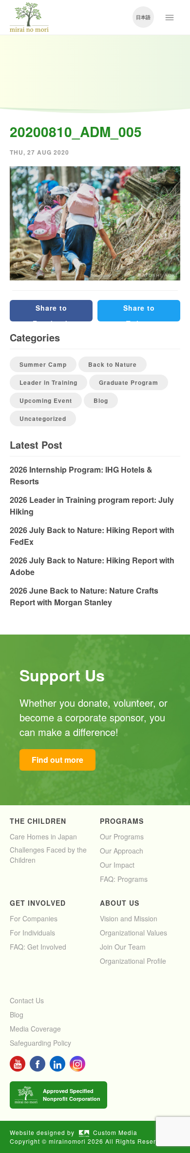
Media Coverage (35, 1029)
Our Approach (121, 850)
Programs (122, 821)
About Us (119, 903)
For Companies (33, 918)
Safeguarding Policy (40, 1043)
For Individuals (32, 932)
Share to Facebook (51, 312)
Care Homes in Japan (43, 836)
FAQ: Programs (124, 879)
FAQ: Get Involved (38, 947)
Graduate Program (128, 382)
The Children (38, 821)
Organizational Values (133, 932)
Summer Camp (43, 364)
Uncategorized (42, 418)
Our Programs (122, 836)
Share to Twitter (139, 312)
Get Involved (38, 903)
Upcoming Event (45, 400)
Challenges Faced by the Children (48, 855)
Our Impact (117, 865)
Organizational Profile (133, 961)
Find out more (57, 759)
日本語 (143, 17)
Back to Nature (112, 364)
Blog (101, 400)
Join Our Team (123, 947)
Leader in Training (48, 382)
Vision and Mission (128, 918)
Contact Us (27, 1000)
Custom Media (115, 1132)
